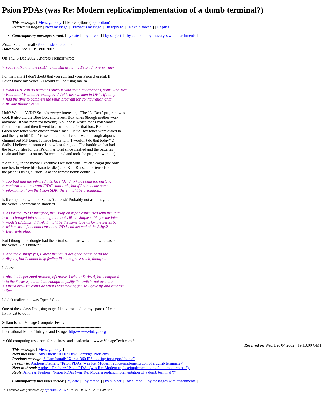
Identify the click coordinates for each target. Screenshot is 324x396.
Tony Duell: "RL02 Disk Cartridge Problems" (73, 354)
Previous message (87, 27)
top (93, 22)
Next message (56, 27)
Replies (163, 27)
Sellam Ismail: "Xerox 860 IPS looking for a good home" (89, 359)
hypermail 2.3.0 (55, 390)
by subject (113, 35)
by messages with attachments (171, 35)
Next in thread (140, 27)
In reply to (115, 27)
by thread (92, 35)
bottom (103, 22)
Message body (50, 22)
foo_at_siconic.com (53, 44)
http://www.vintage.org (87, 331)
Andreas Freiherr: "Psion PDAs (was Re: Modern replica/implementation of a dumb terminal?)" (107, 363)
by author (134, 35)
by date (73, 35)
